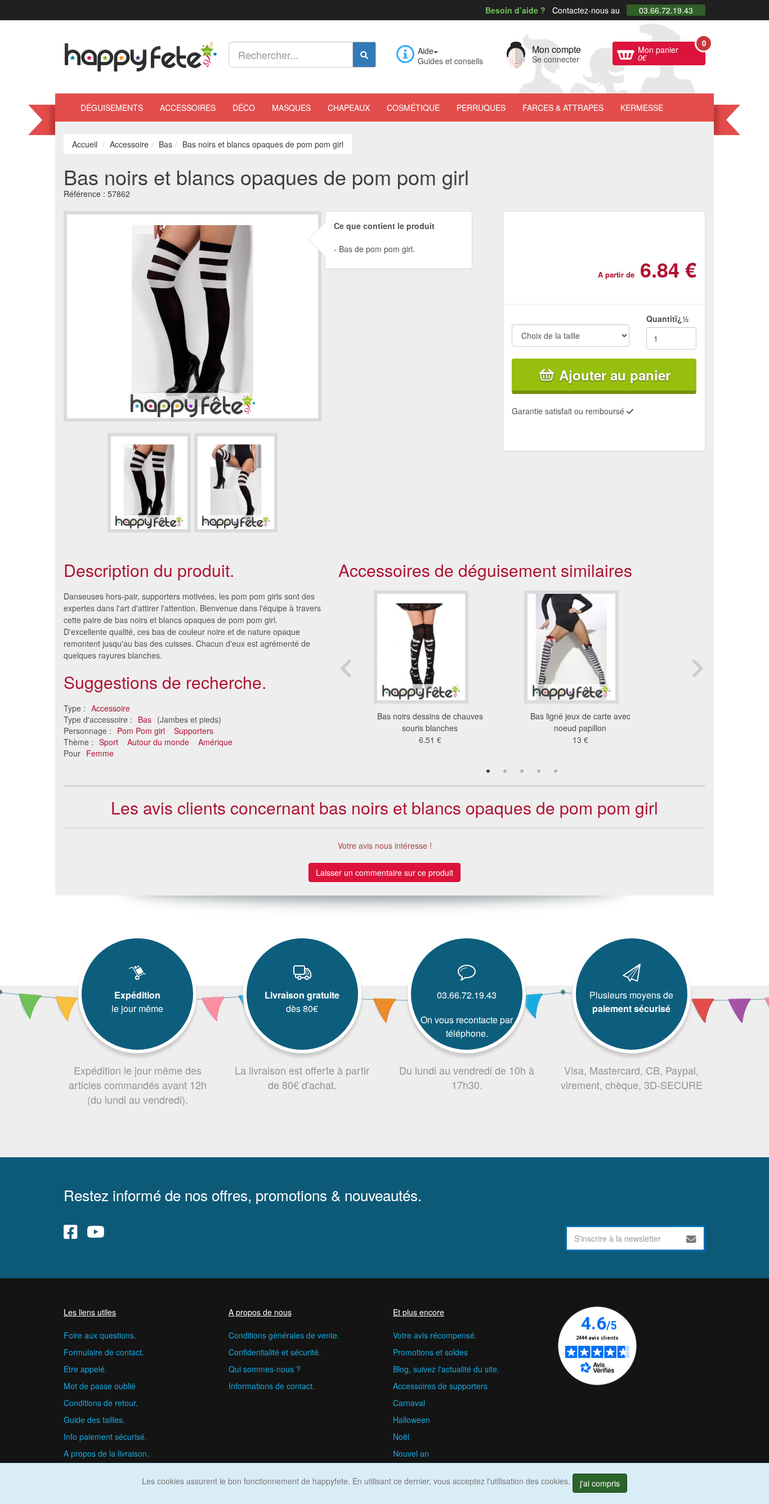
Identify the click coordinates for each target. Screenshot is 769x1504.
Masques (291, 107)
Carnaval (409, 1402)
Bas (144, 719)
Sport (108, 741)
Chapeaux (349, 107)
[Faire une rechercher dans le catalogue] (364, 54)
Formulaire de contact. (104, 1352)
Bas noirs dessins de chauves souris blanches (430, 721)
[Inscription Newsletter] (691, 1238)
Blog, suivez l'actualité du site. (446, 1369)
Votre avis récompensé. (435, 1335)
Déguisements (112, 107)
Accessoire (110, 708)
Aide (425, 51)
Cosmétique (413, 107)
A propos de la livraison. (106, 1453)
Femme (100, 753)
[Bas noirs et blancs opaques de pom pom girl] (149, 482)
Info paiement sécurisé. (105, 1436)
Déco (244, 107)
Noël (401, 1436)
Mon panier (671, 52)
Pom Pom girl (141, 730)
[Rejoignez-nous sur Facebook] (71, 1231)
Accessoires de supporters (440, 1385)
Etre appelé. (85, 1369)
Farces (562, 107)
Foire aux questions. (100, 1335)
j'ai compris (600, 1483)
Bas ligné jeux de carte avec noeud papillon (580, 721)
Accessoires (188, 107)
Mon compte (556, 53)
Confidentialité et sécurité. (275, 1352)
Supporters (193, 730)
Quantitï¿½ (667, 318)
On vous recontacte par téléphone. (467, 1026)
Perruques (481, 107)
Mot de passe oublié (100, 1385)
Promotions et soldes (430, 1352)
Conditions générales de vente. (284, 1335)
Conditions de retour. (101, 1402)
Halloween (411, 1419)
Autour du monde (158, 741)
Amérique (215, 741)
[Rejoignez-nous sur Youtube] (96, 1231)
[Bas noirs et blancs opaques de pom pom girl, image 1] (236, 482)
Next (697, 668)
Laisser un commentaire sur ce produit (384, 872)
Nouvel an (411, 1453)
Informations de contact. (272, 1385)
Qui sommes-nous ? (265, 1369)
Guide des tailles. (94, 1419)
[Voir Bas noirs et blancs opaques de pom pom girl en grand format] (192, 314)
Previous (347, 668)
